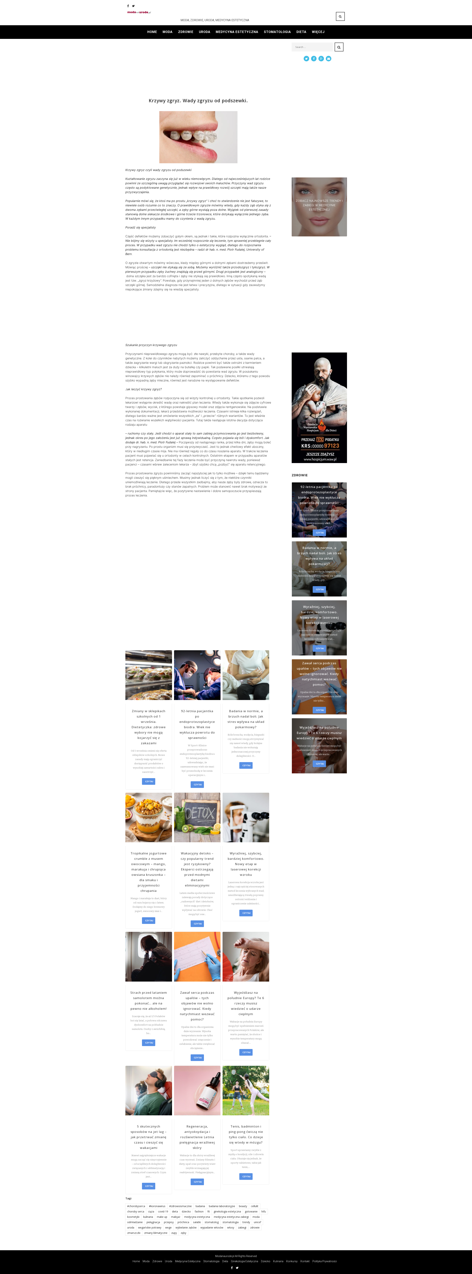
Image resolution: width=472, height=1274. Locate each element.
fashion (199, 1211)
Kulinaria (278, 1261)
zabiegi (242, 1227)
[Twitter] (133, 5)
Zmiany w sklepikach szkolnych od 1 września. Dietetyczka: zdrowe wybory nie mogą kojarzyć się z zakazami (148, 727)
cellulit (254, 1206)
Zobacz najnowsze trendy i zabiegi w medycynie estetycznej (319, 205)
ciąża (151, 1211)
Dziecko (265, 1261)
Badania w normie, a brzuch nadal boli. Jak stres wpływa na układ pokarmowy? (246, 719)
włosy (230, 1227)
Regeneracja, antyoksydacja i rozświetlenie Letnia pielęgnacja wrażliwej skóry (197, 1137)
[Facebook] (128, 5)
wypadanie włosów (211, 1227)
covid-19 (163, 1211)
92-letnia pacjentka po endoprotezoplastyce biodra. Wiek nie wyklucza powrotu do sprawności (197, 724)
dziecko (186, 1211)
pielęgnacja (153, 1222)
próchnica (183, 1222)
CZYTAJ (149, 781)
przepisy (169, 1222)
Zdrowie (185, 32)
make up (162, 1217)
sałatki (197, 1222)
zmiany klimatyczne (155, 1233)
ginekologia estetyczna (227, 1211)
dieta (175, 1211)
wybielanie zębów (186, 1227)
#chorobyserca (136, 1206)
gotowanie (251, 1211)
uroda (130, 1227)
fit (208, 1211)
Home (152, 32)
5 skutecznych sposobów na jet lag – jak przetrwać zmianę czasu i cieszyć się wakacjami (149, 1137)
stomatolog (212, 1222)
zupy (174, 1233)
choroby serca (135, 1211)
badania (200, 1206)
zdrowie (255, 1227)
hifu (263, 1211)
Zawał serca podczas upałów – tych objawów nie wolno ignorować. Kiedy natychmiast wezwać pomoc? (197, 1005)
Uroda (204, 32)
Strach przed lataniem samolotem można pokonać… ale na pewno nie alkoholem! (148, 1000)
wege (168, 1227)
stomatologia (231, 1222)
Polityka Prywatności (325, 1261)
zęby (183, 1233)
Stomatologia (277, 32)
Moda (168, 32)
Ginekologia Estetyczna (244, 1261)
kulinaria (148, 1217)
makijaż (175, 1217)
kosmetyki (133, 1217)
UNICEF (257, 1222)
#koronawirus (157, 1206)
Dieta (301, 32)
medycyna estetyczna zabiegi (231, 1217)
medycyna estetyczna (197, 1217)
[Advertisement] (198, 68)
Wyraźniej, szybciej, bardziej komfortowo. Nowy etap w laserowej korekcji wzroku (246, 864)
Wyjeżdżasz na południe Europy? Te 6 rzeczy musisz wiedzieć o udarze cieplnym (246, 1003)
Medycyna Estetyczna (237, 32)
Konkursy (292, 1261)
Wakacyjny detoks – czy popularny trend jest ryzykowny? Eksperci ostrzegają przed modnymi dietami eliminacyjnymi (197, 869)
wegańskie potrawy (149, 1227)
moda (256, 1217)
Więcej (318, 32)
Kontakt (305, 1261)
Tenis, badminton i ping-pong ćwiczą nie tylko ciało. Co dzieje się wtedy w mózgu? (246, 1134)
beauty (243, 1206)
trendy (246, 1222)
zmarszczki (133, 1233)
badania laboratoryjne (222, 1206)
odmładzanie (135, 1222)
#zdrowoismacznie (180, 1206)
